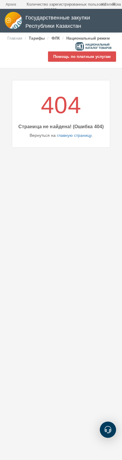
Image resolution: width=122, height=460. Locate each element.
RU (115, 4)
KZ (104, 4)
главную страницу (74, 135)
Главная (14, 38)
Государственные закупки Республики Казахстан (57, 22)
